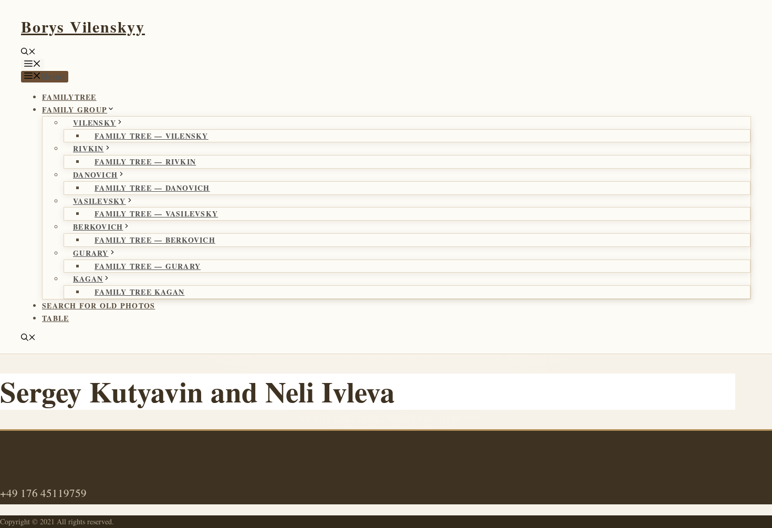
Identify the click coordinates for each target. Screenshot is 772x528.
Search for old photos (98, 305)
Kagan (88, 278)
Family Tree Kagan (139, 291)
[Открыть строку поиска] (28, 52)
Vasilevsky (99, 200)
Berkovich (98, 226)
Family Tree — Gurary (148, 266)
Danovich (95, 174)
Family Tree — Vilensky (151, 135)
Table (55, 318)
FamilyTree (69, 96)
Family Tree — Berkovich (155, 239)
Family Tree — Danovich (152, 187)
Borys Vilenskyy (83, 26)
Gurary (91, 252)
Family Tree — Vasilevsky (156, 213)
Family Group (74, 109)
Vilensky (94, 122)
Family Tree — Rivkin (145, 161)
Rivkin (88, 148)
